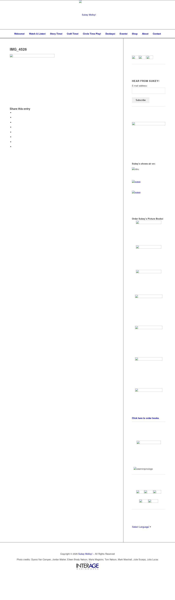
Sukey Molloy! (85, 553)
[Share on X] (14, 117)
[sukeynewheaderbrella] (87, 14)
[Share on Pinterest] (14, 122)
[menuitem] (19, 33)
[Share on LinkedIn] (14, 127)
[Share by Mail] (14, 146)
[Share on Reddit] (14, 141)
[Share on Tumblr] (14, 132)
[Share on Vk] (14, 137)
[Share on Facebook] (14, 112)
